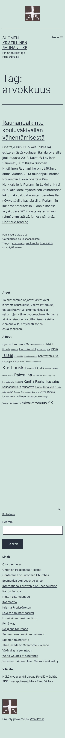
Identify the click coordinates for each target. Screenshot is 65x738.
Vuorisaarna (10, 403)
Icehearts (14, 349)
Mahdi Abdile (51, 368)
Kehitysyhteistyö (48, 355)
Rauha (29, 381)
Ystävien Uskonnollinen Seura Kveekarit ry (30, 661)
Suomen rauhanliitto (15, 639)
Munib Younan (7, 376)
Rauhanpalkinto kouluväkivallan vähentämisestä (23, 130)
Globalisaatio (38, 345)
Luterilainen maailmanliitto (19, 618)
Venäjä (45, 397)
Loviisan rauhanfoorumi (18, 613)
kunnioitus (46, 243)
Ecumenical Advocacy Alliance (22, 580)
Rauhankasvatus (47, 381)
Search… (8, 522)
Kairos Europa (11, 591)
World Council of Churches (20, 655)
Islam (54, 349)
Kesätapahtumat (10, 361)
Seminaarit (48, 387)
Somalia (58, 387)
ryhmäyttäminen (12, 247)
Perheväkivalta (8, 382)
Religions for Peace (15, 629)
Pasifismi (37, 375)
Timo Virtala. (45, 681)
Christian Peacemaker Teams (21, 569)
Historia (6, 349)
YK (50, 402)
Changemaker (11, 564)
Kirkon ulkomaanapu (33, 362)
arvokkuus (18, 243)
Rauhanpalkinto (30, 238)
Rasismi (19, 382)
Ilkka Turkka (41, 349)
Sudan (10, 392)
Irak (48, 349)
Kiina (22, 362)
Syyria (43, 392)
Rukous (38, 387)
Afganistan (6, 345)
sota (4, 392)
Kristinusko (14, 367)
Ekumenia (18, 344)
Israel (7, 355)
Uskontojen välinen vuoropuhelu (22, 396)
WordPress (37, 719)
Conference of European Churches (25, 575)
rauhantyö (28, 386)
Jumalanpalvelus (30, 356)
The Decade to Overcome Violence (25, 645)
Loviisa (30, 368)
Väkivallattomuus (33, 403)
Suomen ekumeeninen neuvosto (23, 634)
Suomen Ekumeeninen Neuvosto (26, 392)
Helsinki (49, 344)
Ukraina (51, 392)
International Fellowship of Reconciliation (29, 586)
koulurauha (32, 243)
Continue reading (15, 222)
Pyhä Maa (8, 623)
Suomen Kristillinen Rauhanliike (14, 43)
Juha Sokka (18, 356)
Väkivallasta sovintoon (17, 650)
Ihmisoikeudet (27, 349)
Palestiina (23, 375)
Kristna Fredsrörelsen (16, 607)
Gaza (29, 344)
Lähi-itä (39, 368)
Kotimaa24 (9, 602)
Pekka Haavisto (49, 376)
